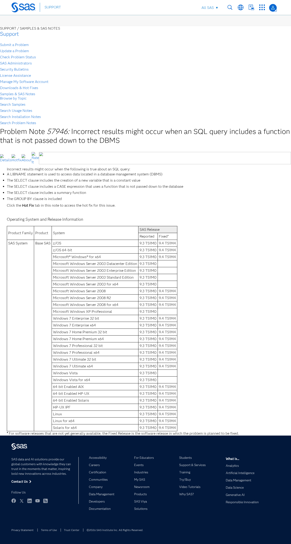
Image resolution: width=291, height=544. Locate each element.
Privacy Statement (22, 530)
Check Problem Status (18, 57)
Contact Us (251, 7)
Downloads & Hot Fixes (19, 88)
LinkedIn (29, 500)
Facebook (13, 500)
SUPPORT (53, 7)
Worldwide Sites (240, 7)
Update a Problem (14, 51)
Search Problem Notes (18, 123)
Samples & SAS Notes (17, 94)
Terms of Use (49, 530)
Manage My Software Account (24, 82)
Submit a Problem (14, 45)
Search (230, 7)
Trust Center (71, 530)
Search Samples (12, 104)
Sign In (273, 8)
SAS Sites (262, 7)
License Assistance (15, 75)
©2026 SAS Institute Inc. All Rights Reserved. (115, 530)
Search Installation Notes (20, 117)
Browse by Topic (13, 98)
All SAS (207, 7)
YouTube (37, 500)
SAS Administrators (16, 63)
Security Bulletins (14, 69)
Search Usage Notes (16, 110)
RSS (45, 500)
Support (9, 34)
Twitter (21, 500)
